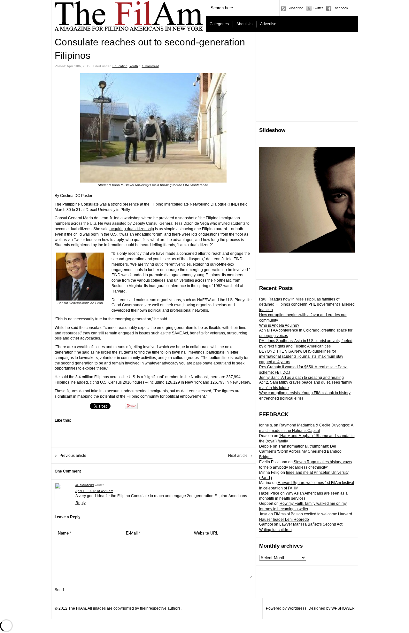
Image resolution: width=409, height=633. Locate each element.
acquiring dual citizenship (132, 229)
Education (119, 66)
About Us (244, 24)
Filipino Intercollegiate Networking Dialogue (189, 204)
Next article (238, 455)
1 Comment (150, 66)
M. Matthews (84, 485)
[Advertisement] (307, 77)
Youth (133, 66)
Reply (80, 503)
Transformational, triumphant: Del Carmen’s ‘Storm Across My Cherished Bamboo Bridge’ (300, 451)
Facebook (340, 8)
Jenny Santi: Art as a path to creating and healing (301, 377)
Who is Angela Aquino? (279, 325)
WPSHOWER (343, 608)
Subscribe (295, 8)
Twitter (318, 8)
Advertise (268, 24)
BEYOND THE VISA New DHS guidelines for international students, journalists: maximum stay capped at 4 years (301, 356)
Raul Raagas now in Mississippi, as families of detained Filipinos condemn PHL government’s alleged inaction (307, 304)
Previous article (72, 455)
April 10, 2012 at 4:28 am (94, 491)
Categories (219, 24)
